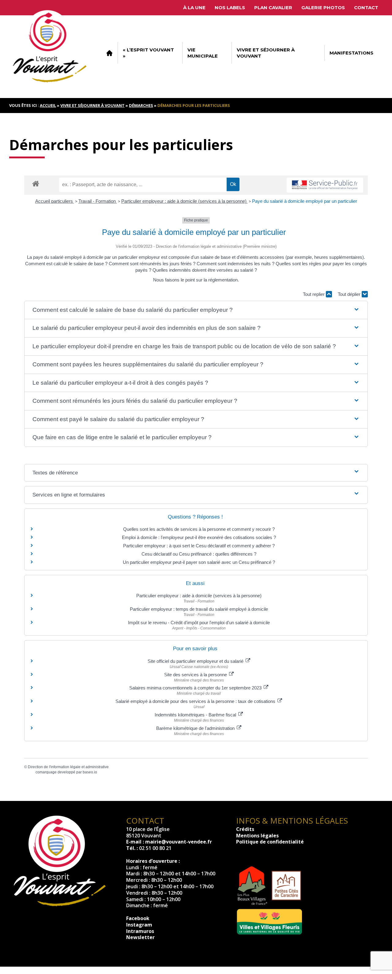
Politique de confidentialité (270, 841)
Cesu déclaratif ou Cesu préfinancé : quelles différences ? (198, 554)
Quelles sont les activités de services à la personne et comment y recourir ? (199, 529)
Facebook (137, 918)
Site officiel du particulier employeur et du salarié (196, 661)
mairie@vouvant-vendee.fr (178, 841)
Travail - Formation (97, 201)
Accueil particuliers (54, 201)
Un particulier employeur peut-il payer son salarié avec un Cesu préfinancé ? (199, 562)
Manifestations (351, 53)
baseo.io (90, 772)
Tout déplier (350, 294)
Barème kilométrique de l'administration (196, 728)
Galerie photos (323, 7)
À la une (194, 7)
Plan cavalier (273, 7)
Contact (366, 7)
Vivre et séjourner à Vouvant (266, 53)
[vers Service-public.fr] (325, 185)
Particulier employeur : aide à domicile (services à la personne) (184, 201)
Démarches (141, 105)
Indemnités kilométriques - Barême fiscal (196, 714)
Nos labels (230, 7)
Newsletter (140, 937)
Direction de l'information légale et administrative (68, 767)
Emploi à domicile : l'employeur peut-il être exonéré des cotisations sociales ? (199, 537)
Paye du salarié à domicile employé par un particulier (304, 201)
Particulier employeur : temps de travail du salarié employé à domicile (199, 609)
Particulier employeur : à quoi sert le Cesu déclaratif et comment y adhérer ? (199, 545)
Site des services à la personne (196, 674)
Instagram (139, 924)
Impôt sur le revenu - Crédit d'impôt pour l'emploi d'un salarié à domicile (199, 622)
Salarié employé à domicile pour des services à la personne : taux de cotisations (196, 701)
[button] (196, 310)
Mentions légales (257, 835)
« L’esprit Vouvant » (148, 53)
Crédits (245, 829)
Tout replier (314, 294)
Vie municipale (202, 53)
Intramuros (140, 931)
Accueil (109, 53)
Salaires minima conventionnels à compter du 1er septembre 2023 (196, 687)
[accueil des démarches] (36, 183)
